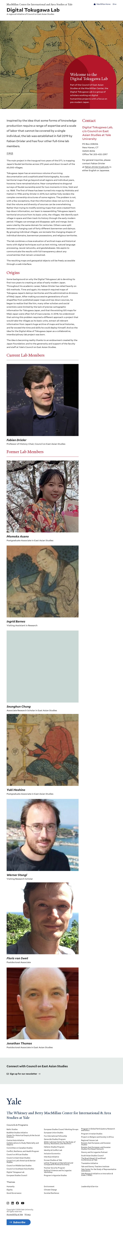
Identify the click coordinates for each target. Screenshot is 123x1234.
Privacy (28, 1214)
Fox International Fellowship (55, 1136)
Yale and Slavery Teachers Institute (95, 1167)
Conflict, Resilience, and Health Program (23, 1151)
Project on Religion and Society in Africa (97, 1137)
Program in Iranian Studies (91, 1134)
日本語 (10, 153)
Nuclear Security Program (54, 1168)
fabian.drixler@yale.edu (97, 166)
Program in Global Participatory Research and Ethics (98, 1129)
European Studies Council (17, 1175)
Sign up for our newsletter (23, 1074)
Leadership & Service (89, 1186)
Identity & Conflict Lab (53, 1150)
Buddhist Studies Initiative (17, 1133)
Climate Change (50, 1190)
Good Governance (14, 1193)
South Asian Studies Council (92, 1156)
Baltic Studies (12, 1129)
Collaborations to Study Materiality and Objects (23, 1144)
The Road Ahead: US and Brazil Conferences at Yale (93, 1159)
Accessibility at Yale (15, 1214)
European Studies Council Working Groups (61, 1129)
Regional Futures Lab (89, 1140)
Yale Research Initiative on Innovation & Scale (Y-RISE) (97, 1174)
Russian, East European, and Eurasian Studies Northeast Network (96, 1148)
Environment (49, 1186)
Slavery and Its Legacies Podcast (94, 1152)
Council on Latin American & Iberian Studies (21, 1161)
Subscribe (19, 1222)
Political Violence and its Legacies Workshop (57, 1171)
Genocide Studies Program (55, 1139)
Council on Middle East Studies (19, 1166)
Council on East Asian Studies (40, 14)
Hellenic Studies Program (54, 1147)
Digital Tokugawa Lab (15, 1172)
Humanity (11, 1186)
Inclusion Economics (52, 1154)
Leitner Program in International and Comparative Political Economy (58, 1163)
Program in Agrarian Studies (55, 1175)
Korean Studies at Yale (53, 1160)
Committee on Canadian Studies (20, 1148)
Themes (11, 1182)
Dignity (10, 1190)
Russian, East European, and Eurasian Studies (96, 1144)
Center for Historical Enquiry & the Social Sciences (23, 1136)
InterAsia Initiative (51, 1157)
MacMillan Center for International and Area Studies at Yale (39, 4)
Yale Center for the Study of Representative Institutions (98, 1170)
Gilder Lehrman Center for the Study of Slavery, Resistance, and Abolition (59, 1143)
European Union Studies (53, 1133)
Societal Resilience (51, 1193)
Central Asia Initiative (15, 1140)
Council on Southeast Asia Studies (20, 1169)
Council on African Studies (17, 1155)
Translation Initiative (89, 1163)
